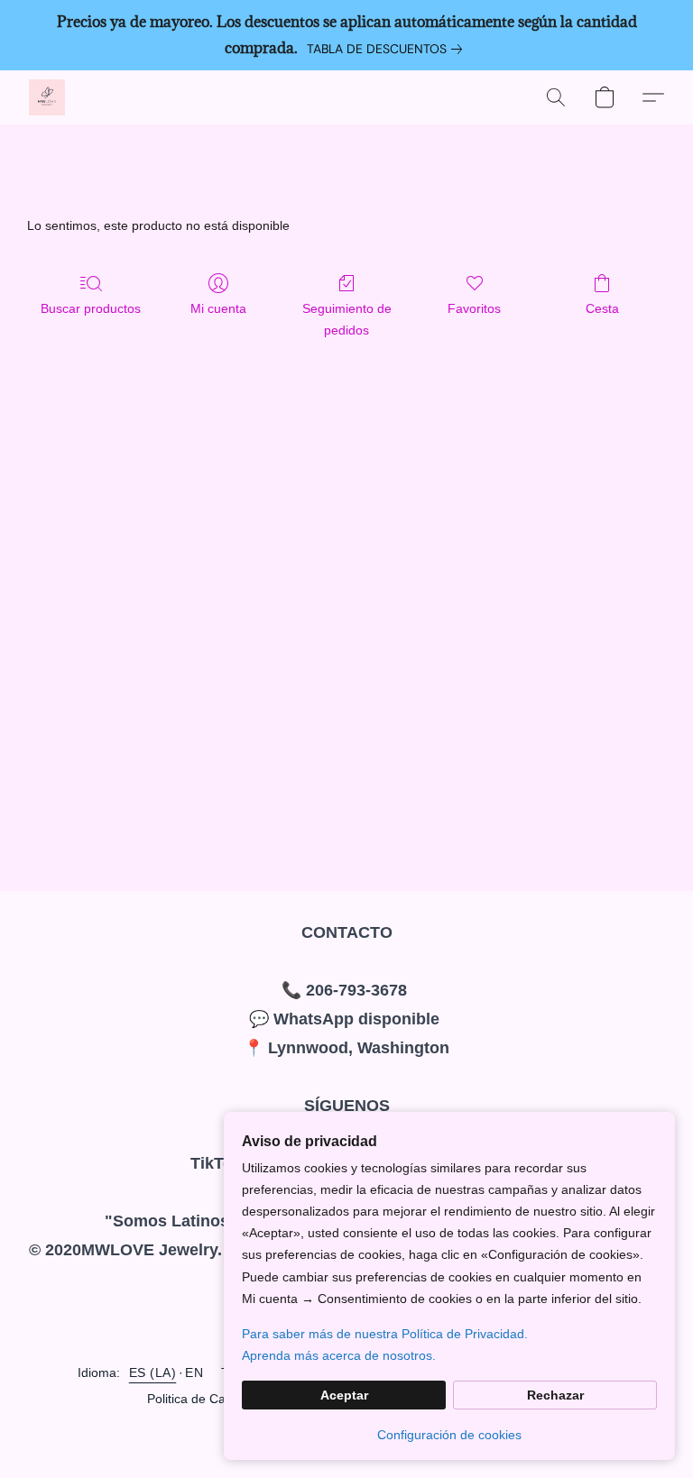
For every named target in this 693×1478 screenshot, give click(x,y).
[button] (47, 97)
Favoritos (474, 308)
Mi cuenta (218, 308)
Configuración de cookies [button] (449, 1435)
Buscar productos (91, 308)
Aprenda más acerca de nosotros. (339, 1355)
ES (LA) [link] (153, 1372)
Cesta (602, 308)
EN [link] (194, 1372)
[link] (388, 49)
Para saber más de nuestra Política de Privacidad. (385, 1334)
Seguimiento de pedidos (347, 319)
